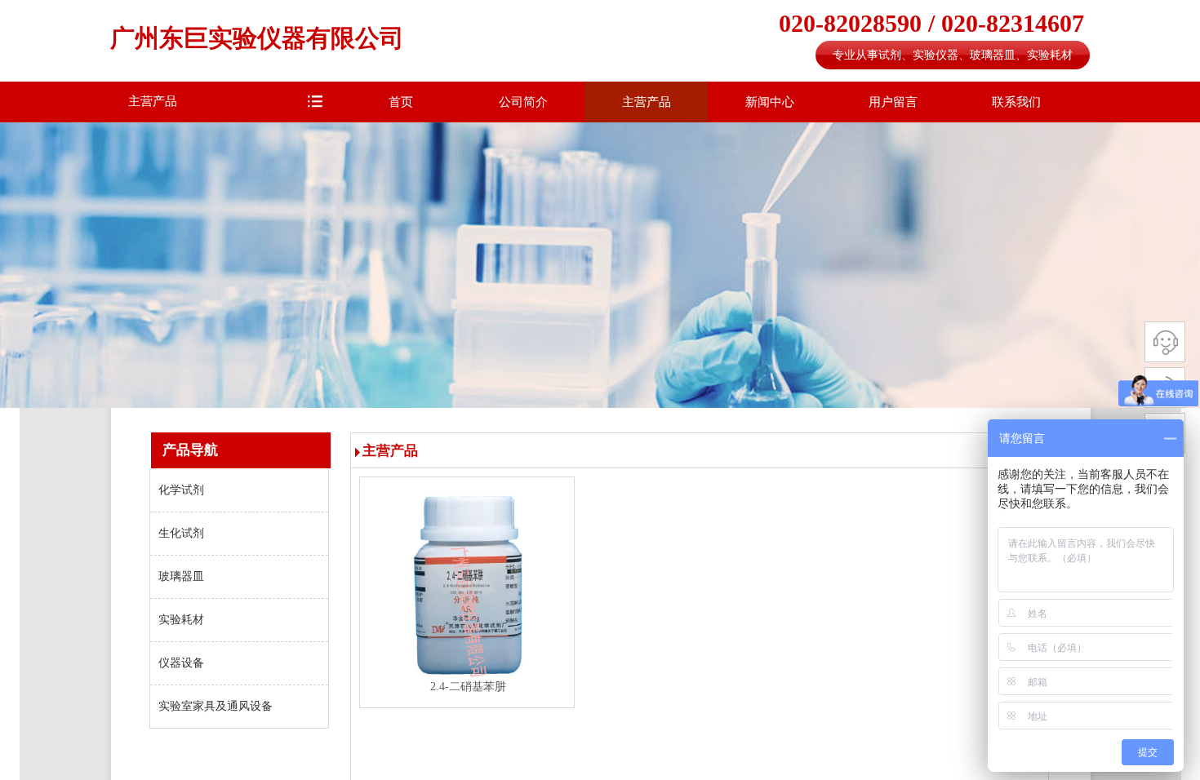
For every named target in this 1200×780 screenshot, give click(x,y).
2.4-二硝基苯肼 (468, 686)
